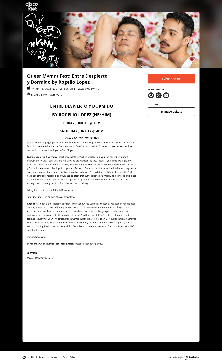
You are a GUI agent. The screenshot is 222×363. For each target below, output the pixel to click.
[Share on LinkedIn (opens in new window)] (166, 95)
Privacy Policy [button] (69, 357)
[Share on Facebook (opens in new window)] (151, 95)
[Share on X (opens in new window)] (159, 95)
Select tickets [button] (171, 78)
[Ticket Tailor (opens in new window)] (191, 357)
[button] (50, 357)
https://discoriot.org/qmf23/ (90, 243)
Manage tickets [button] (171, 111)
